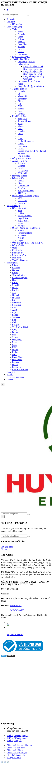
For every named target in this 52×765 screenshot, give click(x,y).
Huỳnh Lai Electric (15, 634)
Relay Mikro (23, 64)
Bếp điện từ (17, 253)
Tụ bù (14, 29)
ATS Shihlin (23, 173)
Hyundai (21, 91)
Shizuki (21, 39)
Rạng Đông (23, 218)
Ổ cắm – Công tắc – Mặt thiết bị (26, 228)
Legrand (21, 113)
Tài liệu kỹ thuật (14, 757)
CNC (20, 128)
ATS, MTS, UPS (19, 161)
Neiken (21, 238)
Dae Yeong (22, 54)
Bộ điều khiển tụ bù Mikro (29, 81)
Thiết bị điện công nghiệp (18, 735)
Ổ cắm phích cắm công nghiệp (25, 195)
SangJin (21, 188)
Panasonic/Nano (25, 215)
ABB (20, 106)
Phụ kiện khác (24, 156)
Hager (20, 111)
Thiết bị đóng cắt (19, 89)
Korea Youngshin (19, 277)
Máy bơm (16, 258)
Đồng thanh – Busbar (21, 158)
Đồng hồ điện (18, 245)
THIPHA (22, 193)
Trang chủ (11, 19)
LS (19, 94)
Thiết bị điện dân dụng (16, 738)
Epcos (20, 36)
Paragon (21, 225)
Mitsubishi (22, 96)
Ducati (21, 51)
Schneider (22, 99)
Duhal (20, 223)
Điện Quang (23, 220)
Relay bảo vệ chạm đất (33, 66)
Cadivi (21, 181)
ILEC (20, 138)
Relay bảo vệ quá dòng (33, 71)
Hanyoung (22, 146)
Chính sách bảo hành (16, 748)
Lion (20, 183)
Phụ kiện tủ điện (19, 116)
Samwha (21, 34)
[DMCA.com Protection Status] (8, 656)
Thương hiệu (12, 262)
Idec (19, 136)
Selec (20, 123)
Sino (14, 292)
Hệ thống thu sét (19, 176)
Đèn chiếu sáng (19, 208)
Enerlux (21, 41)
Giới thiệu (11, 22)
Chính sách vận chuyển (17, 752)
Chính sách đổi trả (15, 750)
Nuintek (21, 46)
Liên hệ (10, 379)
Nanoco (21, 203)
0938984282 (15, 605)
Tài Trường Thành (26, 190)
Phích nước (17, 250)
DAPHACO (23, 185)
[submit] (28, 514)
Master (21, 126)
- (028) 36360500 (16, 610)
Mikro (20, 31)
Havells (21, 49)
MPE (20, 198)
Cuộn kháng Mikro (26, 61)
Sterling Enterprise (26, 141)
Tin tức (10, 374)
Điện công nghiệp (14, 27)
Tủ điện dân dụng (20, 260)
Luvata (15, 272)
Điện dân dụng (13, 205)
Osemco (21, 166)
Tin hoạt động (18, 377)
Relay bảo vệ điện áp (32, 69)
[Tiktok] (8, 625)
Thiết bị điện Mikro (20, 59)
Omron (21, 148)
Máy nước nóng (19, 255)
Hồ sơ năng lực (19, 24)
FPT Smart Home (20, 369)
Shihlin (21, 108)
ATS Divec (23, 171)
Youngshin (22, 118)
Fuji (19, 104)
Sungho (21, 131)
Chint (20, 101)
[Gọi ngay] (8, 762)
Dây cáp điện (18, 178)
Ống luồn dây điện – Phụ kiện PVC (28, 243)
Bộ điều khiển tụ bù (21, 56)
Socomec (22, 163)
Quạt (14, 248)
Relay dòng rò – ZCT (32, 74)
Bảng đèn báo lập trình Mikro (31, 86)
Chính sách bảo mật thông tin (19, 745)
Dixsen (21, 143)
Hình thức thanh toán (16, 755)
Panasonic (22, 200)
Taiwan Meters (24, 121)
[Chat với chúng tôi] (2, 762)
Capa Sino (22, 44)
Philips (21, 213)
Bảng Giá (11, 372)
